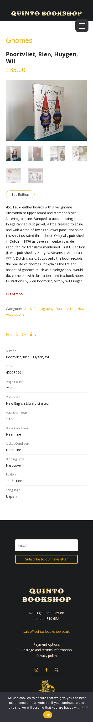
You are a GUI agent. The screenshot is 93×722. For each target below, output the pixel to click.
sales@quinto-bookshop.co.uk (46, 631)
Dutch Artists (65, 308)
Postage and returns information (46, 650)
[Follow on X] (56, 669)
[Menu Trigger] (81, 25)
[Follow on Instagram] (36, 669)
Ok (48, 715)
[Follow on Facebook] (46, 669)
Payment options (46, 644)
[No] (87, 707)
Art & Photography (38, 308)
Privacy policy (46, 655)
